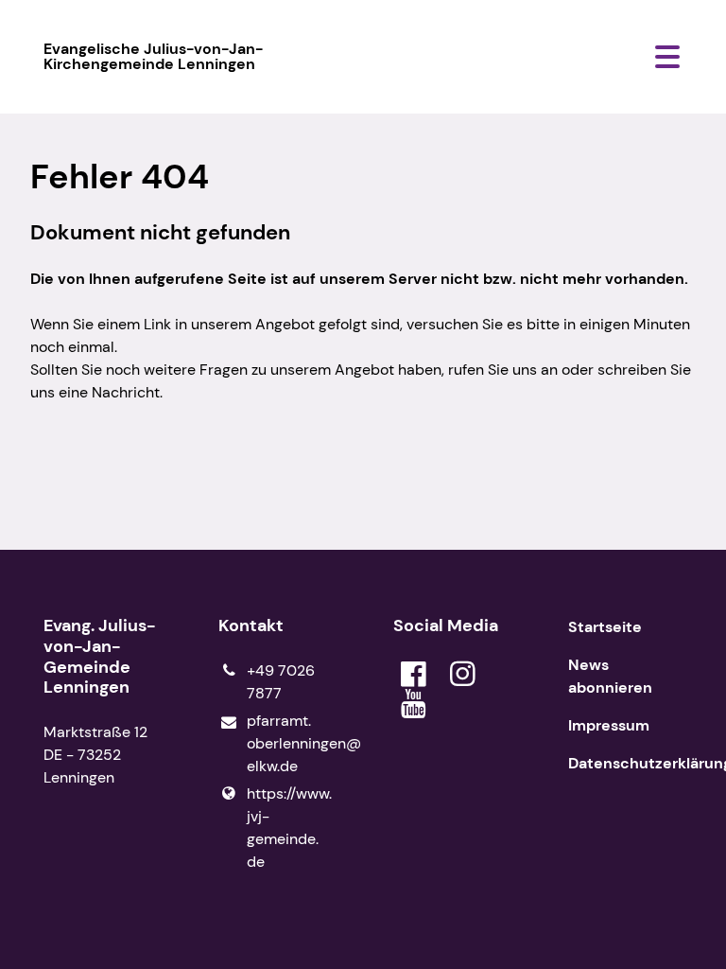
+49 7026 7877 (281, 682)
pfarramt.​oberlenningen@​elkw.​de (290, 743)
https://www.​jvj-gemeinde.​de (289, 828)
